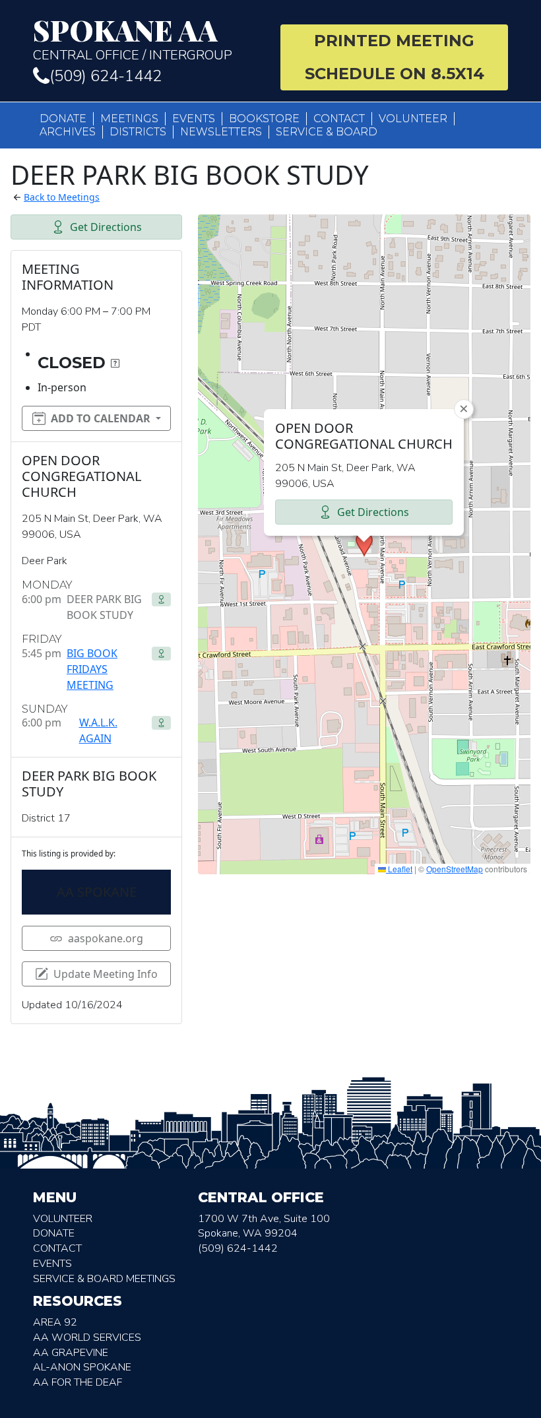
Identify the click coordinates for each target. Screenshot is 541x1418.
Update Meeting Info (105, 974)
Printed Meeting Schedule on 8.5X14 (394, 57)
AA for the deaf (77, 1382)
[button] (364, 544)
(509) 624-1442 (105, 75)
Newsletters (221, 131)
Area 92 (55, 1322)
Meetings (129, 118)
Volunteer (413, 118)
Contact (339, 118)
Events (193, 118)
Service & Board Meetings (104, 1279)
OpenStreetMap (454, 868)
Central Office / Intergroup (132, 39)
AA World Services (87, 1337)
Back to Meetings (62, 197)
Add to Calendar (100, 418)
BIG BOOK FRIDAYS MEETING (92, 669)
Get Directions (106, 227)
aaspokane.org (105, 938)
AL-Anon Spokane (82, 1367)
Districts (138, 131)
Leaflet (399, 868)
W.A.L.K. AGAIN (98, 730)
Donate (63, 118)
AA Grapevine (70, 1352)
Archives (68, 131)
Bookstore (264, 118)
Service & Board (326, 131)
